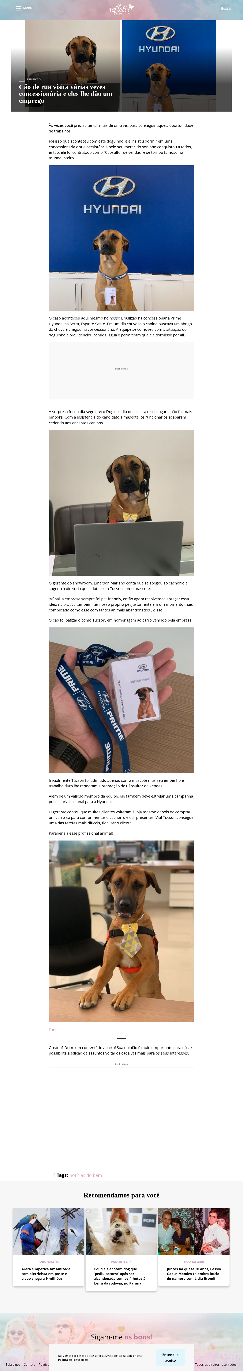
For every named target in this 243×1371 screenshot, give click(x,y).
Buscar (226, 8)
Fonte (54, 1029)
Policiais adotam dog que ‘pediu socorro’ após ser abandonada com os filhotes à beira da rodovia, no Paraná (119, 1276)
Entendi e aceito (170, 1357)
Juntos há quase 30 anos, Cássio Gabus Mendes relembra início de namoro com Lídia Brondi (194, 1274)
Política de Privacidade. (73, 1359)
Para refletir (48, 1261)
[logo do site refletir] (121, 12)
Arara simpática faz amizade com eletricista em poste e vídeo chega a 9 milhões (45, 1274)
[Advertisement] (121, 1108)
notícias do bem (85, 1175)
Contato (29, 1364)
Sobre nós (13, 1364)
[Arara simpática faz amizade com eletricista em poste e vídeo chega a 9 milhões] (48, 1231)
